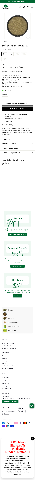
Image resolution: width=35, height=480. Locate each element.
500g (24, 54)
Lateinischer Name (9, 144)
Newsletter (5, 371)
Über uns (4, 363)
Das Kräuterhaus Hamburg (17, 234)
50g (4, 54)
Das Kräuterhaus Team (9, 366)
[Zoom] (28, 36)
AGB (3, 391)
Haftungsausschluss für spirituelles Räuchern (16, 399)
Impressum (5, 394)
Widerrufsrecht (6, 388)
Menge (4, 94)
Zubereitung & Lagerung (9, 348)
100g (10, 54)
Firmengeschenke (7, 361)
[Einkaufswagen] (28, 7)
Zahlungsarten (6, 386)
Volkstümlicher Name (10, 148)
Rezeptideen (6, 139)
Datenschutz (6, 396)
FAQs (3, 373)
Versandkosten (17, 71)
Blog (3, 356)
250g (17, 54)
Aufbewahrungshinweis (11, 153)
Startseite (4, 41)
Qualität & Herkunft (8, 346)
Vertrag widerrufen (10, 402)
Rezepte (4, 358)
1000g (5, 59)
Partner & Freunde (17, 266)
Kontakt (4, 381)
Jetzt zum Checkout (17, 108)
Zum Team (17, 296)
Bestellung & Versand (8, 343)
